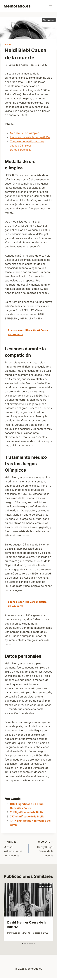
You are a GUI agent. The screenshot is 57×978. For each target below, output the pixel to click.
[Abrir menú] (50, 6)
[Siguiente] (48, 912)
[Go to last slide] (8, 912)
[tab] (22, 943)
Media (8, 44)
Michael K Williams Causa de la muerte (13, 849)
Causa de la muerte (18, 65)
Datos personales (20, 149)
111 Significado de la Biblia (26, 812)
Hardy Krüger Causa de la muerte (45, 849)
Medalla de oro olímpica (24, 133)
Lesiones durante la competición (30, 137)
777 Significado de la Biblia (27, 816)
